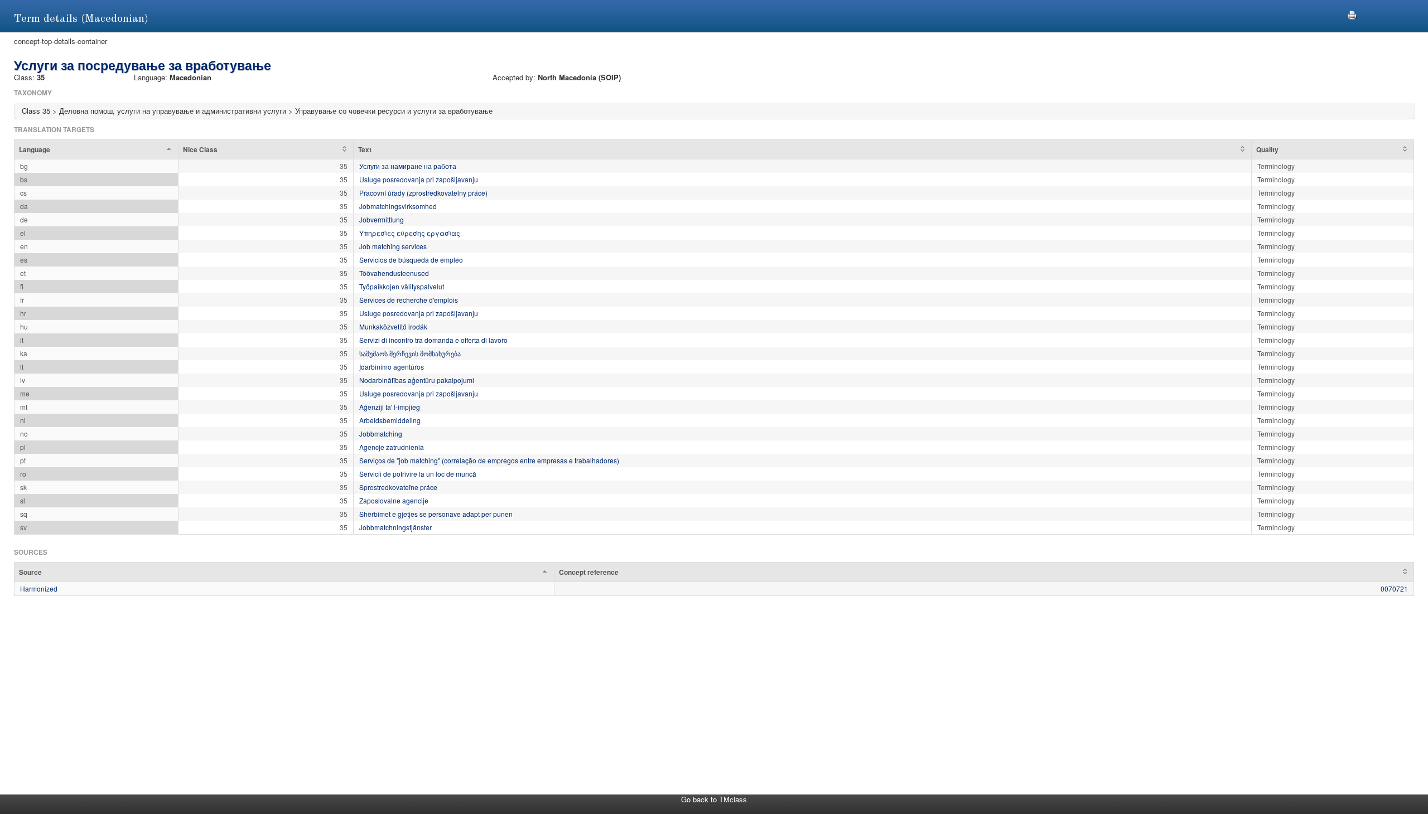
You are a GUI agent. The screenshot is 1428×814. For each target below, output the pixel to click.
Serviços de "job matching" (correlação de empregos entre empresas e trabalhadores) (489, 460)
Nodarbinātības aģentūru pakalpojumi (416, 380)
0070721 (1394, 588)
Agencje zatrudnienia (391, 447)
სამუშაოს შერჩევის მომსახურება (410, 353)
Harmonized (38, 588)
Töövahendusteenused (394, 273)
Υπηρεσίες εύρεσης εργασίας (409, 233)
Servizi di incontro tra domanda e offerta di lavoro (433, 340)
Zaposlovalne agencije (393, 500)
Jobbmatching (380, 433)
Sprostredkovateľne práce (398, 487)
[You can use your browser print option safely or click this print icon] (1352, 13)
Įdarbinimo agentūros (391, 366)
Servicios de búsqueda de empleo (411, 259)
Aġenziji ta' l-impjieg (389, 406)
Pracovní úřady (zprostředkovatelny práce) (423, 192)
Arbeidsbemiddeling (390, 420)
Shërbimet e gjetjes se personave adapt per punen (436, 514)
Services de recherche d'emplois (408, 299)
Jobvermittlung (381, 219)
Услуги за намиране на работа (407, 166)
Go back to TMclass (714, 799)
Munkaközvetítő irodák (393, 326)
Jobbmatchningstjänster (395, 527)
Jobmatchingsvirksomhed (398, 206)
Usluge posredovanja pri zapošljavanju (418, 179)
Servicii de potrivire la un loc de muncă (417, 473)
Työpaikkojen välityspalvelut (401, 286)
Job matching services (393, 246)
